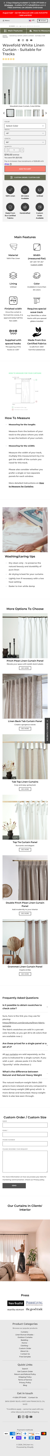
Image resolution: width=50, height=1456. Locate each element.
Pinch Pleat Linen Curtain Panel (25, 660)
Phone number (8, 1140)
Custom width (37, 265)
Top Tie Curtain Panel (25, 842)
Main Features (15, 30)
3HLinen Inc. (28, 1445)
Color (6, 121)
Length (7, 138)
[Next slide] (46, 113)
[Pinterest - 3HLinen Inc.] (27, 40)
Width (6, 129)
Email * (5, 1130)
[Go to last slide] (4, 113)
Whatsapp (8, 5)
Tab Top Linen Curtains (25, 781)
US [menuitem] (33, 20)
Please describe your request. (15, 1149)
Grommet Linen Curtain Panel (25, 966)
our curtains (12, 1054)
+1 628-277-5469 (37, 3)
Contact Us (33, 1397)
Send (14, 1185)
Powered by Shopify (25, 1447)
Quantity (8, 146)
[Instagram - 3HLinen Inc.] (23, 40)
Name (4, 1121)
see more (25, 668)
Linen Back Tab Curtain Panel (25, 721)
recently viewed (47, 732)
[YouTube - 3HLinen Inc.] (31, 40)
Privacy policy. (39, 1180)
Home (4, 36)
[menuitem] (10, 113)
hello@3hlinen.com (36, 5)
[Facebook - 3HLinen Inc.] (18, 40)
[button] (8, 59)
